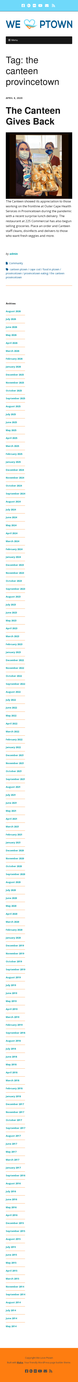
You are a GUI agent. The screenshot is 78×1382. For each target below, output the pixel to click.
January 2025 (13, 462)
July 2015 (11, 1247)
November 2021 (15, 763)
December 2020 (15, 850)
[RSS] (54, 5)
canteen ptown (18, 269)
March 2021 (12, 826)
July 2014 (11, 1310)
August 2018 (13, 1040)
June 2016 (11, 1199)
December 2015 (15, 1223)
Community (16, 263)
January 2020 (13, 937)
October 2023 (14, 580)
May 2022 (11, 715)
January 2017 (13, 1167)
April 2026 (11, 343)
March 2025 (12, 446)
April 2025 (11, 438)
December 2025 (15, 374)
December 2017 (15, 1104)
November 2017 (15, 1112)
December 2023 (15, 565)
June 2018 (11, 1056)
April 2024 (11, 533)
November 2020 (15, 858)
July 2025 (11, 414)
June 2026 (11, 327)
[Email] (47, 5)
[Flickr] (34, 5)
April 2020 (11, 913)
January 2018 (13, 1096)
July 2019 (11, 985)
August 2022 (13, 691)
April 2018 (11, 1072)
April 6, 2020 (14, 98)
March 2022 (12, 731)
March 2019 (12, 1017)
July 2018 (11, 1048)
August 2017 (13, 1135)
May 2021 (11, 810)
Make (20, 1362)
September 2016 (15, 1175)
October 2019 (14, 961)
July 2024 (11, 509)
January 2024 (13, 557)
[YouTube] (40, 5)
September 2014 (15, 1294)
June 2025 (11, 422)
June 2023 (11, 612)
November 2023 (15, 572)
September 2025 (15, 398)
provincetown (14, 273)
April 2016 (11, 1215)
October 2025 (14, 390)
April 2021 (11, 818)
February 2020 (14, 929)
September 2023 (15, 588)
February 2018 (14, 1088)
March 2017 (12, 1159)
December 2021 (15, 755)
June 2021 (11, 802)
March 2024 (12, 541)
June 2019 (11, 993)
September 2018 (15, 1032)
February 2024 (14, 549)
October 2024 (14, 485)
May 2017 (11, 1151)
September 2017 (15, 1128)
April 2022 (11, 723)
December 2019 (15, 945)
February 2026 (14, 358)
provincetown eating (36, 273)
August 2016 (13, 1183)
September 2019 (15, 969)
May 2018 (11, 1064)
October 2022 (14, 676)
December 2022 (15, 660)
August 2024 (13, 501)
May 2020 (11, 905)
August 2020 (13, 882)
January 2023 (13, 652)
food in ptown (51, 269)
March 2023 (12, 636)
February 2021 (14, 834)
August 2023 (13, 596)
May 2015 (11, 1262)
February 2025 (14, 454)
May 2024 (11, 525)
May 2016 (11, 1207)
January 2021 (13, 842)
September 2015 (15, 1231)
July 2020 (11, 890)
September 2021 (15, 779)
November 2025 (15, 382)
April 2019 (11, 1009)
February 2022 (14, 739)
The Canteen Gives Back (33, 115)
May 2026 (11, 335)
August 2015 (13, 1239)
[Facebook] (24, 5)
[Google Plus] (28, 5)
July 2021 (11, 794)
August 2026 (13, 311)
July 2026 (11, 319)
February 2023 (14, 644)
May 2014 (11, 1326)
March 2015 (12, 1278)
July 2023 (11, 604)
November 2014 (15, 1286)
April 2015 (11, 1270)
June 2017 (11, 1143)
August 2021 (13, 786)
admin (13, 253)
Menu (14, 40)
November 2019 (15, 953)
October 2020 (14, 866)
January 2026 (13, 366)
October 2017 (14, 1120)
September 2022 (15, 683)
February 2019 (14, 1024)
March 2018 (12, 1080)
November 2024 (15, 477)
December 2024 (15, 469)
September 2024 (15, 493)
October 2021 (14, 771)
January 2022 (13, 747)
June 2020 (11, 898)
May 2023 (11, 620)
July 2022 (11, 699)
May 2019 (11, 1001)
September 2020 (15, 874)
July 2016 (11, 1191)
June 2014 (11, 1318)
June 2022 (11, 707)
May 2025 (11, 430)
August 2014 (13, 1302)
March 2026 (12, 351)
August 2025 (13, 406)
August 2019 (13, 977)
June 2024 (11, 517)
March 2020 (12, 921)
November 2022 (15, 668)
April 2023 (11, 628)
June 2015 (11, 1254)
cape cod (35, 269)
